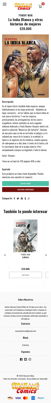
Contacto (25, 344)
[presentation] (5, 255)
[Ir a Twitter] (25, 360)
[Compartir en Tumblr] (25, 198)
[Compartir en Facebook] (14, 198)
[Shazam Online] (23, 6)
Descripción (7, 101)
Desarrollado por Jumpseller (37, 378)
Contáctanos (25, 183)
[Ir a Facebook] (21, 360)
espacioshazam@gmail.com (25, 330)
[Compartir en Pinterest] (22, 198)
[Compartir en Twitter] (18, 198)
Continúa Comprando (25, 189)
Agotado (6, 169)
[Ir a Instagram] (29, 360)
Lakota (25, 257)
